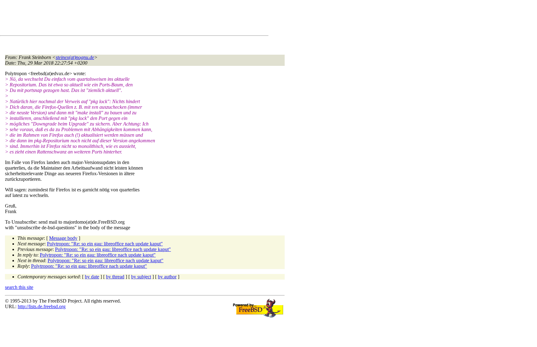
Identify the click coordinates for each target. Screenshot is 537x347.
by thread (115, 276)
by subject (141, 276)
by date (92, 276)
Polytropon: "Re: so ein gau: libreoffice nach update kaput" (105, 243)
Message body (63, 238)
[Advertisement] (118, 19)
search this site (19, 287)
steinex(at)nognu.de (75, 57)
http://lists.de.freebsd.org (42, 306)
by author (167, 276)
